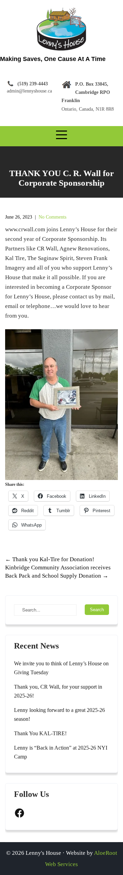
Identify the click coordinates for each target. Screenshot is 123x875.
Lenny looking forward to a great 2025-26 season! (59, 714)
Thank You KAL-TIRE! (40, 733)
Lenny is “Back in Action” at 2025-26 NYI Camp (60, 752)
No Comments (52, 217)
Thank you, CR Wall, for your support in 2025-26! (58, 691)
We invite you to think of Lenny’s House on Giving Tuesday (61, 668)
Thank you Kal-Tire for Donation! (49, 559)
